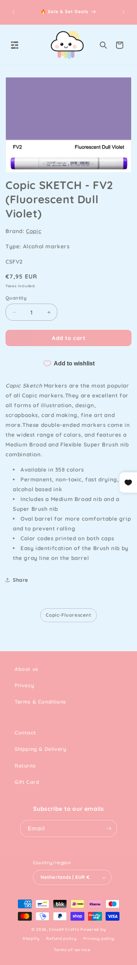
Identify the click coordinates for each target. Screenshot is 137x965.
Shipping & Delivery (40, 749)
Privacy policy (98, 938)
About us (26, 669)
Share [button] (20, 580)
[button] (15, 45)
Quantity (16, 298)
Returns (25, 765)
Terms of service (72, 949)
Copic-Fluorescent (68, 615)
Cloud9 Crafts (64, 929)
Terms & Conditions (40, 701)
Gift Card (27, 782)
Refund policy (61, 938)
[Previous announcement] (13, 12)
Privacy (24, 685)
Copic (33, 231)
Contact (25, 732)
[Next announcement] (123, 12)
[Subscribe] (108, 828)
